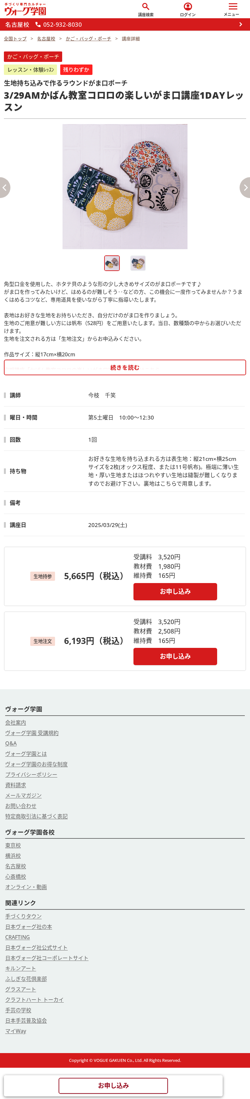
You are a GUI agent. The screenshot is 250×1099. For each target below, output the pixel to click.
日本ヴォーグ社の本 (28, 926)
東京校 (13, 845)
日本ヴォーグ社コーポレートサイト (47, 958)
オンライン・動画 (26, 887)
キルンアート (20, 968)
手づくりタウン (23, 916)
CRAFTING (17, 937)
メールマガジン (23, 795)
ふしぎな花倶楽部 (26, 978)
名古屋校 (15, 866)
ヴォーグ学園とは (26, 753)
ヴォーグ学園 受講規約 (32, 732)
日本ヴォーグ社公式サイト (36, 947)
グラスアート (20, 989)
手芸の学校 (18, 1010)
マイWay (15, 1031)
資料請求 (15, 785)
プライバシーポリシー (31, 774)
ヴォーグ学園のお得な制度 (36, 764)
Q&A (11, 743)
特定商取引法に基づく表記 (36, 816)
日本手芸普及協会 (26, 1020)
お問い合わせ (20, 805)
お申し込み (175, 591)
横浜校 (13, 855)
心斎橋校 (15, 876)
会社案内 (15, 722)
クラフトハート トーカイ (34, 999)
